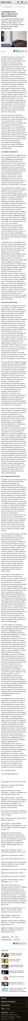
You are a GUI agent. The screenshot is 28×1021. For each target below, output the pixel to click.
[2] (18, 142)
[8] (7, 219)
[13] (14, 473)
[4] (6, 167)
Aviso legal (11, 1012)
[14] (23, 489)
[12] (25, 436)
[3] (10, 148)
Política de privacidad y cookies (9, 1014)
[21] (21, 767)
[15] (15, 621)
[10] (11, 315)
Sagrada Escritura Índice (7, 939)
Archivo (12, 1019)
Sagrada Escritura (5, 937)
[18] (23, 712)
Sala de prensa (5, 1019)
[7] (21, 201)
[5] (17, 182)
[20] (8, 743)
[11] (19, 405)
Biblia (17, 937)
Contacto (18, 1017)
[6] (23, 196)
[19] (5, 728)
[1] (21, 121)
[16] (6, 654)
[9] (11, 299)
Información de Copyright (8, 1017)
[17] (10, 695)
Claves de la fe (17, 939)
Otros (12, 937)
